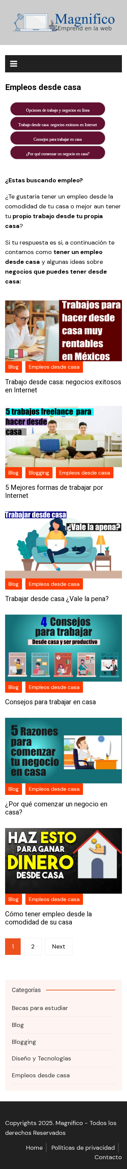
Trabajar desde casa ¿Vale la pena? (57, 599)
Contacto (108, 1157)
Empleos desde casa (54, 366)
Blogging (39, 472)
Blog (13, 366)
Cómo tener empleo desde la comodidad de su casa (48, 918)
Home (34, 1148)
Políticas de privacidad (83, 1148)
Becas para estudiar (40, 1008)
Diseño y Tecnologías (41, 1058)
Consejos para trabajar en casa (50, 702)
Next (58, 946)
